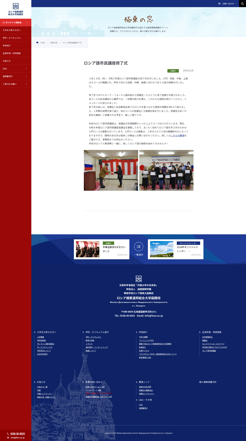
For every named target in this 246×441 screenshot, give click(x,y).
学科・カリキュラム (12, 37)
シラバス (89, 344)
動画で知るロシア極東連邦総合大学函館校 (155, 344)
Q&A (5, 68)
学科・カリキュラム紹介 (97, 332)
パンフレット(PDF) (146, 340)
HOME (42, 42)
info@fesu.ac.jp (18, 437)
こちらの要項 (177, 135)
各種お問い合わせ (94, 381)
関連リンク (144, 381)
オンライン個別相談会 (45, 344)
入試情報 (40, 337)
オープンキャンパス (44, 347)
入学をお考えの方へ (12, 30)
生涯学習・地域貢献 (12, 53)
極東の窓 (54, 42)
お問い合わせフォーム (94, 387)
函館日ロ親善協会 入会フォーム (98, 396)
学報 (39, 390)
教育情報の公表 (145, 357)
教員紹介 (142, 347)
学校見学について (44, 350)
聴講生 (204, 340)
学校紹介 (7, 45)
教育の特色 (90, 340)
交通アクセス (144, 350)
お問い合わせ (228, 3)
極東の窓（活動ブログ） (46, 397)
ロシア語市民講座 (209, 350)
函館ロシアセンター (146, 393)
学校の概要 (143, 337)
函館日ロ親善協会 (146, 390)
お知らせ (7, 60)
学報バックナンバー (45, 393)
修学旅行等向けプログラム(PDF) (214, 347)
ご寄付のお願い (10, 84)
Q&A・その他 (145, 399)
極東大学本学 (144, 387)
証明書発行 (8, 76)
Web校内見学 (42, 354)
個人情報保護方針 (207, 381)
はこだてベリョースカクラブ (213, 344)
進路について (91, 350)
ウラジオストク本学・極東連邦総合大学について (158, 354)
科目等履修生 (207, 337)
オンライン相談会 (13, 22)
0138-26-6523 (18, 434)
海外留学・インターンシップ (97, 347)
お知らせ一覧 (42, 387)
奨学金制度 (41, 340)
